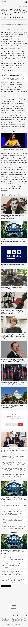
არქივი (20, 6)
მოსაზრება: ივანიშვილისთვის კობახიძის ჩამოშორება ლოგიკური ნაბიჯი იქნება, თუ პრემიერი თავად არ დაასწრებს (14, 336)
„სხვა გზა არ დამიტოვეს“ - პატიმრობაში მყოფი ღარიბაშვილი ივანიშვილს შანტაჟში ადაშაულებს (13, 469)
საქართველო (4, 7)
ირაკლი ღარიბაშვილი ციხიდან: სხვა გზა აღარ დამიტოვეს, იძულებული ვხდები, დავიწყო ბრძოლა (13, 360)
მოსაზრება (14, 532)
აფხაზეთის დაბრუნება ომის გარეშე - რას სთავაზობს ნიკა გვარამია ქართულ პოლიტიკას (13, 463)
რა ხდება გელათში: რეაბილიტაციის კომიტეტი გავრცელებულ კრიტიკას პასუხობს (12, 406)
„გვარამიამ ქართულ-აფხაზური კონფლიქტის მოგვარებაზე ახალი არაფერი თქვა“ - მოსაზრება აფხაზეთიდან (13, 241)
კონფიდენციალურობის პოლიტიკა (14, 613)
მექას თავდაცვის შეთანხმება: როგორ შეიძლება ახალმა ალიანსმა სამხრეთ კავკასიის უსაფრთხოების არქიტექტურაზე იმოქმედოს (13, 580)
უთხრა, (25, 61)
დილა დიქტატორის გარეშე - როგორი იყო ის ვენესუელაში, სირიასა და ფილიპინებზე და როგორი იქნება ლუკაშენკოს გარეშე (14, 312)
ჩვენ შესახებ (14, 603)
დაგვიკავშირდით (14, 608)
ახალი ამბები (14, 480)
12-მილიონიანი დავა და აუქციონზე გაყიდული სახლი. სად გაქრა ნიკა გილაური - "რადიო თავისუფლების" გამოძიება (12, 216)
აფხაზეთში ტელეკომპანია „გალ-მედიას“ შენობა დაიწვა (13, 265)
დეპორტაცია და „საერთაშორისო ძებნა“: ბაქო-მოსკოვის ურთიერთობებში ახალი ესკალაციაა (12, 383)
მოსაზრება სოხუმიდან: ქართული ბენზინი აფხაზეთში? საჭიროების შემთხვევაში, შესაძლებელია (11, 565)
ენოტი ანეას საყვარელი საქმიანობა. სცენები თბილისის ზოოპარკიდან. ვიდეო (12, 288)
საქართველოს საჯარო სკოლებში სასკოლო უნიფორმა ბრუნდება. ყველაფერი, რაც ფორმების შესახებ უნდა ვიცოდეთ (13, 450)
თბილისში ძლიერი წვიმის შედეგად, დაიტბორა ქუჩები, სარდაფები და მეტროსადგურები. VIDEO (13, 475)
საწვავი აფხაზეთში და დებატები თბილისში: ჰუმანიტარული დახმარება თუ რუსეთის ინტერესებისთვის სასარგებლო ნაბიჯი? (12, 572)
